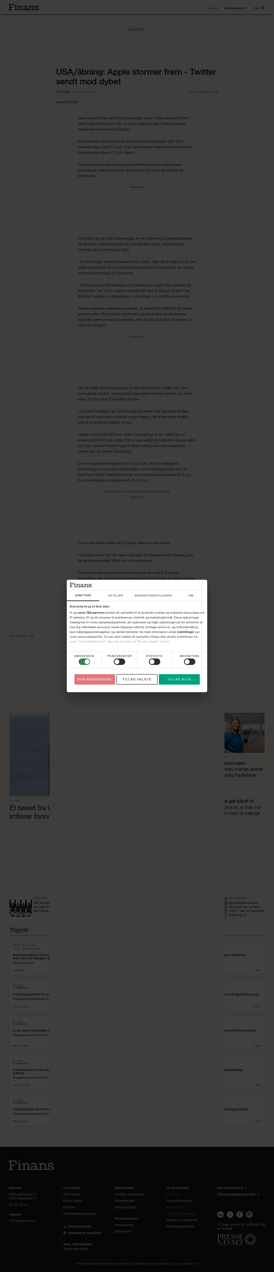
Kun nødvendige (95, 679)
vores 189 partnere (91, 613)
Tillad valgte (137, 679)
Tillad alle (179, 679)
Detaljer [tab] (115, 595)
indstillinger (185, 632)
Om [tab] (191, 595)
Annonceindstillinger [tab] (153, 595)
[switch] (119, 661)
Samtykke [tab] (83, 595)
